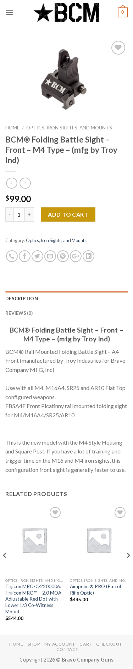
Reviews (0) (19, 313)
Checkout (109, 644)
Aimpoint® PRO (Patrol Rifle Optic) (95, 590)
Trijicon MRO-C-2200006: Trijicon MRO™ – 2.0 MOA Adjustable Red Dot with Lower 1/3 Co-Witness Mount (33, 599)
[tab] (66, 298)
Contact (67, 649)
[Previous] (5, 569)
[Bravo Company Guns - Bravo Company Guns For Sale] (66, 12)
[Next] (128, 569)
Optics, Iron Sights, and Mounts (69, 127)
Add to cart (68, 214)
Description (21, 298)
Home (12, 127)
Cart (85, 644)
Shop (34, 644)
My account (59, 644)
